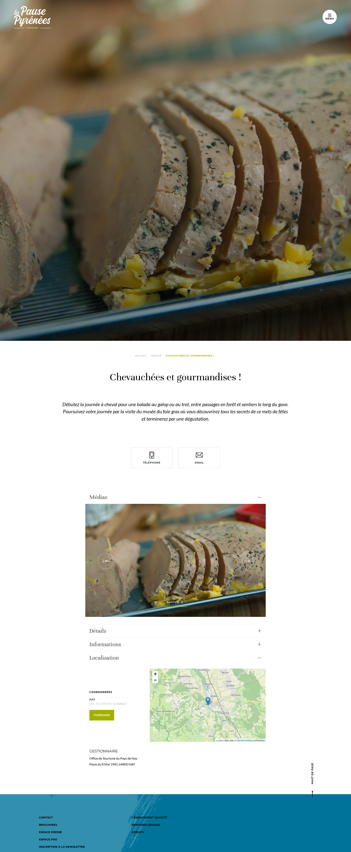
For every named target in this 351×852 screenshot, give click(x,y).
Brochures (48, 824)
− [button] (155, 680)
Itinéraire (101, 715)
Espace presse (50, 832)
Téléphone (151, 462)
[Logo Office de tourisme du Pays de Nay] (45, 17)
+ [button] (155, 674)
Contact (46, 817)
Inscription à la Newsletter (62, 846)
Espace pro (48, 839)
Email (199, 462)
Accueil (141, 355)
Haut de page (312, 773)
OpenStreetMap (244, 740)
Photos (175, 602)
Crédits (138, 832)
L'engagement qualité (149, 817)
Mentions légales (146, 824)
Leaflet (219, 740)
